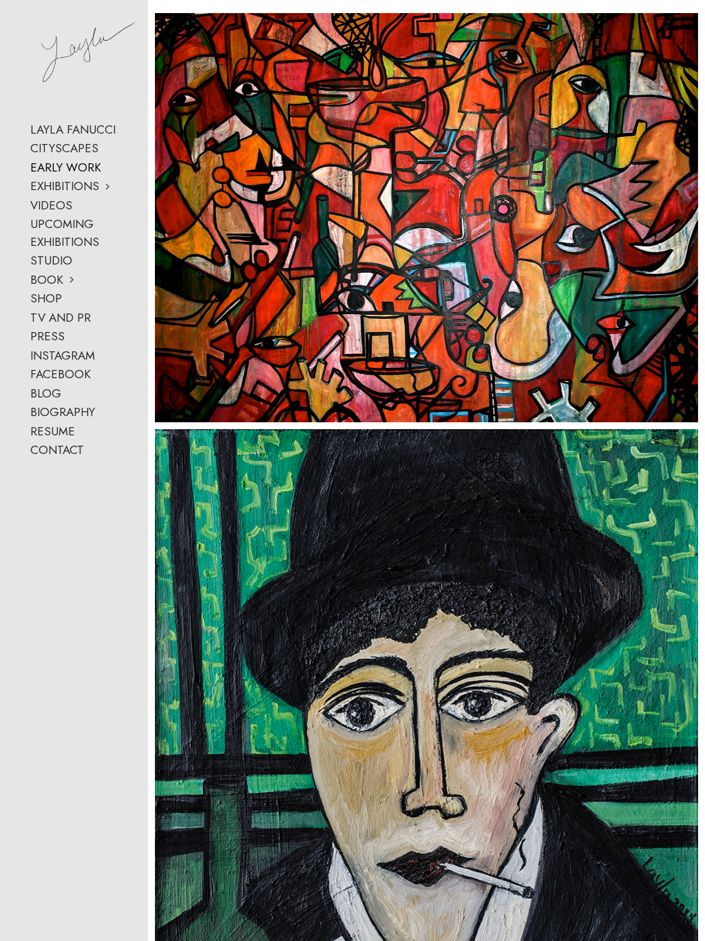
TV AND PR (60, 317)
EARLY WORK (65, 167)
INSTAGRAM (62, 355)
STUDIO (51, 260)
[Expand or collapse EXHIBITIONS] (108, 186)
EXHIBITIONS (64, 186)
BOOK (46, 279)
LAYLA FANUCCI (73, 129)
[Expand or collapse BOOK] (72, 279)
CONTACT (57, 450)
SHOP (46, 298)
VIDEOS (51, 205)
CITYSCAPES (64, 148)
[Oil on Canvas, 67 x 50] (426, 217)
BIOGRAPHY (62, 412)
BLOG (45, 393)
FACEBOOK (60, 374)
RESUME (52, 431)
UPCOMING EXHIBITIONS (64, 233)
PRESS (47, 336)
